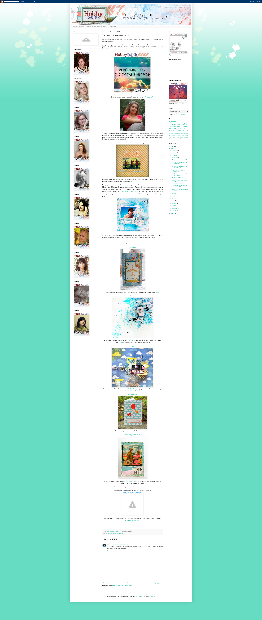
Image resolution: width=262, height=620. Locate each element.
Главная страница (78, 26)
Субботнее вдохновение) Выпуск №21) (179, 174)
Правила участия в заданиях (97, 26)
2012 (172, 213)
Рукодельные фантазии (130, 191)
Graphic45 (178, 135)
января (174, 210)
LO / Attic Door (131, 389)
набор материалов (179, 133)
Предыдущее (158, 583)
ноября (174, 153)
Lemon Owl (172, 137)
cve (133, 346)
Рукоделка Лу (149, 97)
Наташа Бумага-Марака (132, 435)
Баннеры (113, 26)
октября (174, 155)
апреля (174, 203)
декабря (174, 150)
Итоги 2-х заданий (177, 177)
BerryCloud (110, 544)
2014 (172, 146)
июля (174, 196)
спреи (121, 342)
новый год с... (183, 128)
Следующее (106, 583)
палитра (186, 133)
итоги (170, 128)
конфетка (171, 130)
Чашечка (132, 296)
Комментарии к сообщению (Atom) (122, 585)
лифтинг (186, 132)
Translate (182, 114)
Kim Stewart (185, 135)
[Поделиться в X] (127, 531)
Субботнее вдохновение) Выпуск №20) (179, 186)
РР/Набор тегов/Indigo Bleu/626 (132, 492)
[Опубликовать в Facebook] (129, 531)
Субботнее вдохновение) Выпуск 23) (179, 163)
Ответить (110, 551)
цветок (156, 389)
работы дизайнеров (118, 533)
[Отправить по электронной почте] (123, 531)
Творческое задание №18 (179, 160)
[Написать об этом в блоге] (125, 531)
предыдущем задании (132, 520)
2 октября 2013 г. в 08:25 (122, 544)
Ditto (157, 292)
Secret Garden (128, 481)
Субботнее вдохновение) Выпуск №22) (179, 166)
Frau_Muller (132, 247)
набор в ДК (182, 130)
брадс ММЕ (132, 340)
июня (174, 198)
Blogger (152, 596)
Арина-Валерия (132, 394)
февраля (175, 208)
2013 (172, 148)
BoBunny (171, 133)
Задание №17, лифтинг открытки (179, 170)
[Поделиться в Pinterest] (131, 531)
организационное (174, 132)
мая (173, 201)
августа (174, 194)
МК (175, 128)
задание (110, 533)
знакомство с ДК (177, 138)
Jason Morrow (139, 596)
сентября (175, 158)
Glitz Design (172, 135)
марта (174, 205)
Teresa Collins (179, 137)
